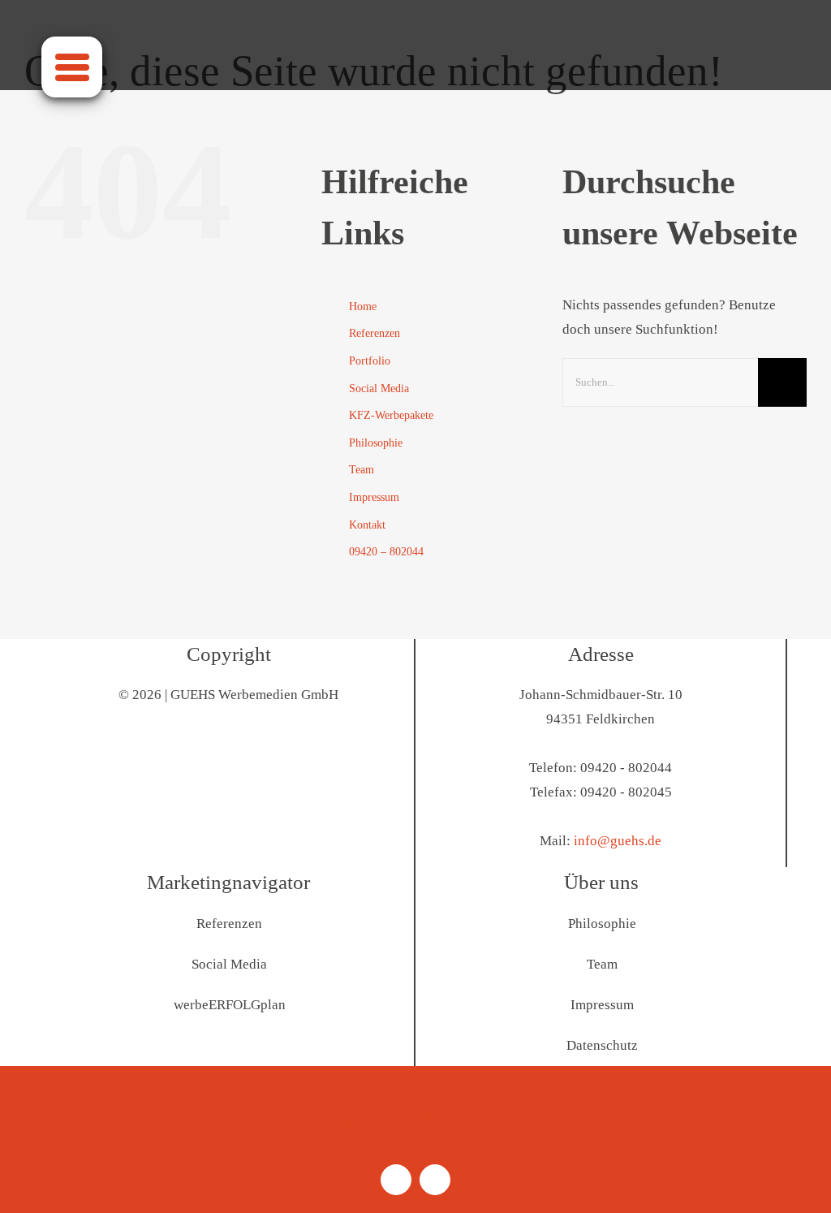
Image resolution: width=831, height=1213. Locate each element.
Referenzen (374, 333)
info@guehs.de (617, 840)
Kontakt (367, 525)
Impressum (374, 497)
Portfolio (369, 361)
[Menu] (71, 67)
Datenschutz (602, 1045)
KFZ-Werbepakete (391, 415)
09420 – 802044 (386, 552)
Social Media (379, 388)
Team (361, 470)
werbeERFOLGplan (230, 1004)
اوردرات (415, 1113)
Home (363, 306)
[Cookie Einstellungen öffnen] (35, 1192)
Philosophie (376, 443)
